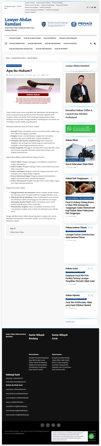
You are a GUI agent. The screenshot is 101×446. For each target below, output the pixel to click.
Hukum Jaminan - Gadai (75, 271)
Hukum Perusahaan (31, 7)
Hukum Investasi (45, 7)
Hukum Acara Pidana (43, 3)
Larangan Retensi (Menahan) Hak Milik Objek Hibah (80, 165)
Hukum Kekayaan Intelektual (34, 10)
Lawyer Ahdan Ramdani (18, 22)
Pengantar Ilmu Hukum (14, 66)
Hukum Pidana (30, 3)
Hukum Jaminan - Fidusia (75, 230)
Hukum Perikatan (62, 5)
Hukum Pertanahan (52, 10)
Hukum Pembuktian (48, 5)
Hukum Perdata (57, 3)
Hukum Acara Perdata (32, 5)
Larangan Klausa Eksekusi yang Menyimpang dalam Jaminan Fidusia (79, 237)
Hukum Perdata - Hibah (75, 160)
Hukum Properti (30, 12)
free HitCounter (70, 322)
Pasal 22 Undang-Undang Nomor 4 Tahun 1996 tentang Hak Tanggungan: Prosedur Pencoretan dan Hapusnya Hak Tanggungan (80, 208)
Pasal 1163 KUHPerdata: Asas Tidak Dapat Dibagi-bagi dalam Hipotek (79, 305)
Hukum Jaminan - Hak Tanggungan (79, 198)
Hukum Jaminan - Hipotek (76, 298)
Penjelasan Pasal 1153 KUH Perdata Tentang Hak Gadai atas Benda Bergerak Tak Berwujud (80, 278)
